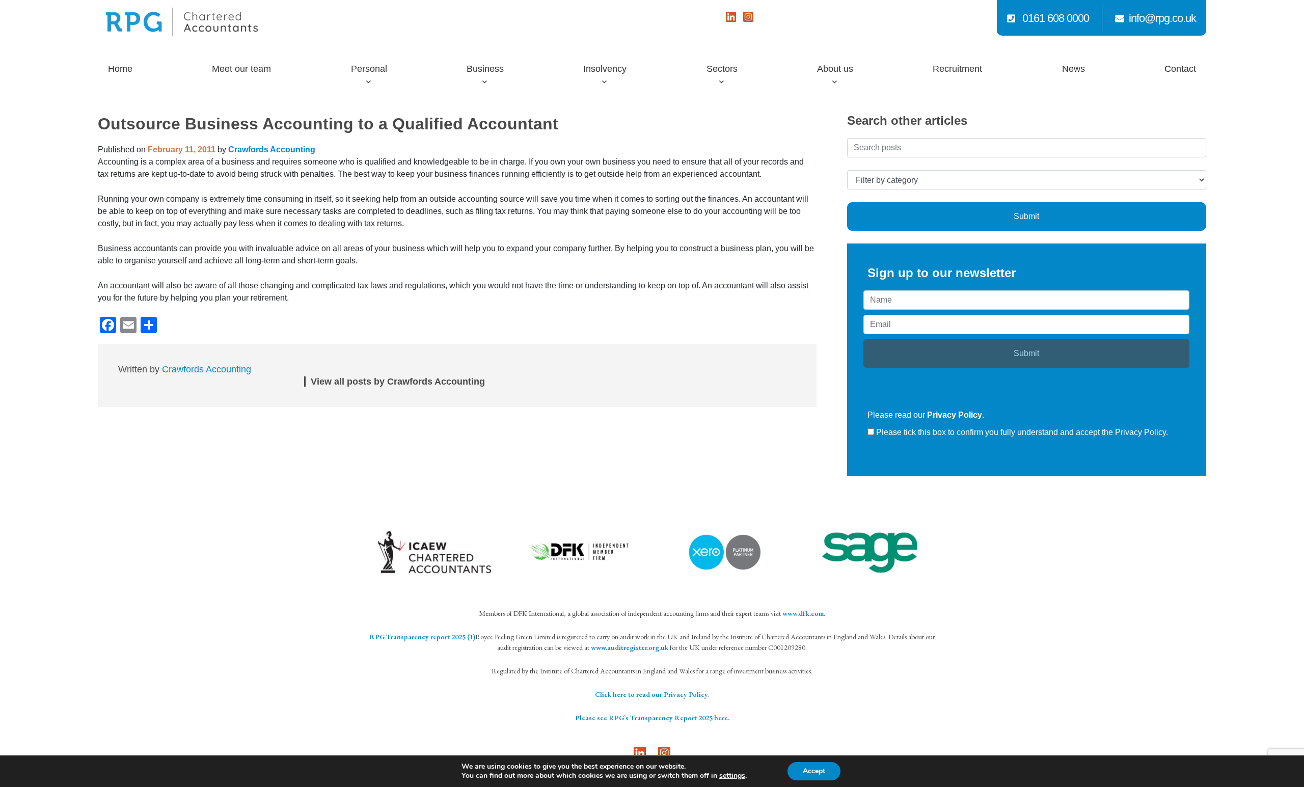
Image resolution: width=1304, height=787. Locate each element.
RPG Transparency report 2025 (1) (422, 636)
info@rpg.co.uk (1162, 18)
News (1073, 69)
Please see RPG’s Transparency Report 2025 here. (652, 717)
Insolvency (605, 69)
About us (835, 69)
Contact (1180, 69)
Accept (814, 771)
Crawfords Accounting (271, 149)
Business (485, 69)
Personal (369, 69)
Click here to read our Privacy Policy (651, 694)
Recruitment (957, 69)
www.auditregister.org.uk (629, 647)
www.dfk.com (803, 613)
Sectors (722, 69)
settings (732, 775)
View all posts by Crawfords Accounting (398, 381)
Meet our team (241, 69)
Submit (1026, 216)
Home (120, 69)
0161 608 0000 (1054, 18)
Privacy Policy (954, 415)
